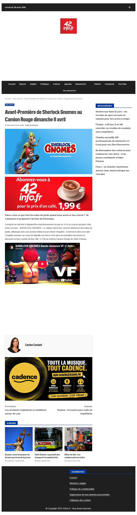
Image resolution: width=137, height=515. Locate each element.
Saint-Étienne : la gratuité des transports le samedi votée (48, 439)
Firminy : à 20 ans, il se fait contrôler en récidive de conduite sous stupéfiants (113, 128)
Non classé (10, 104)
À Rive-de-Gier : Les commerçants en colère (78, 439)
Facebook (109, 84)
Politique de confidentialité (82, 489)
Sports (22, 84)
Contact (73, 478)
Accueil (11, 84)
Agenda (67, 84)
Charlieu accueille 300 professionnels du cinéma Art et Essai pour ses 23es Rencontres (113, 141)
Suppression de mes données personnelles (90, 494)
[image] (48, 193)
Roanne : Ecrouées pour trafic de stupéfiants (74, 410)
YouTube (122, 84)
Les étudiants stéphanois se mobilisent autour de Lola (25, 410)
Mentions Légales (78, 483)
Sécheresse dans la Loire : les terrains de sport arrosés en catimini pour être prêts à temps (113, 115)
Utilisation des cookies (80, 500)
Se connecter (69, 91)
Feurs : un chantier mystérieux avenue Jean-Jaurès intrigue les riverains (112, 170)
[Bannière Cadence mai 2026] (48, 378)
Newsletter (80, 84)
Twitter (97, 84)
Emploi (33, 84)
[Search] (130, 7)
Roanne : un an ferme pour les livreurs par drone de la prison (19, 439)
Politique (44, 84)
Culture (56, 84)
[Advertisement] (68, 57)
